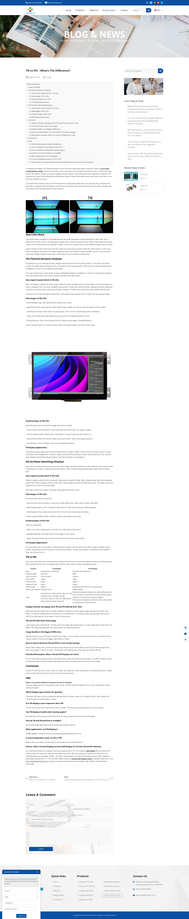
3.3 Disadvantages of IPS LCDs (40, 114)
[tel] (185, 627)
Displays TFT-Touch (87, 886)
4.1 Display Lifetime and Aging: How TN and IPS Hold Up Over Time (53, 123)
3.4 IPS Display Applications (39, 117)
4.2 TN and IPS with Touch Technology (43, 126)
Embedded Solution (112, 882)
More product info (112, 895)
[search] (148, 10)
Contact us (57, 899)
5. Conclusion (32, 138)
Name (31, 805)
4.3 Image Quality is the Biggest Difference (44, 129)
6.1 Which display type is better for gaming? (45, 144)
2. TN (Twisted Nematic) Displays (39, 90)
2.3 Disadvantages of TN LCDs (40, 99)
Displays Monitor (86, 895)
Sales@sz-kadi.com (54, 3)
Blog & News (109, 10)
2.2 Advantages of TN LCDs (39, 96)
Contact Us (143, 86)
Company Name (77, 815)
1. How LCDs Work (33, 87)
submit (41, 849)
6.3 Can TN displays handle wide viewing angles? (47, 150)
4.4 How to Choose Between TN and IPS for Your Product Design (52, 132)
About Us (94, 10)
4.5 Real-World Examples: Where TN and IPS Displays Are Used (52, 135)
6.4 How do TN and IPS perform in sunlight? (45, 153)
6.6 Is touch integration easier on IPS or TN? (45, 159)
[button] (21, 872)
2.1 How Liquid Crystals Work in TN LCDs (44, 93)
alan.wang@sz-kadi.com (145, 895)
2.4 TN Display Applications (39, 102)
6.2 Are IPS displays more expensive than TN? (45, 147)
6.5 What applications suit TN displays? (43, 156)
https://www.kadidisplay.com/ (37, 761)
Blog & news (58, 895)
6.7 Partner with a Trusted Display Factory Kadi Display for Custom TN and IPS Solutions (61, 162)
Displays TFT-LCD (86, 882)
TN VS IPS (144, 174)
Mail (72, 805)
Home (68, 10)
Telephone (33, 815)
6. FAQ (29, 141)
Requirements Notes (36, 826)
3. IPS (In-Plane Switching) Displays (39, 105)
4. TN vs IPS (31, 120)
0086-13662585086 (35, 3)
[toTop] (185, 640)
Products (80, 10)
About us (57, 890)
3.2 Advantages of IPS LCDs (39, 111)
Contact (124, 10)
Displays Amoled (86, 890)
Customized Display (112, 890)
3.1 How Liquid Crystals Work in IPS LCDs (44, 108)
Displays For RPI (85, 899)
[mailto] (185, 634)
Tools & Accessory (111, 886)
